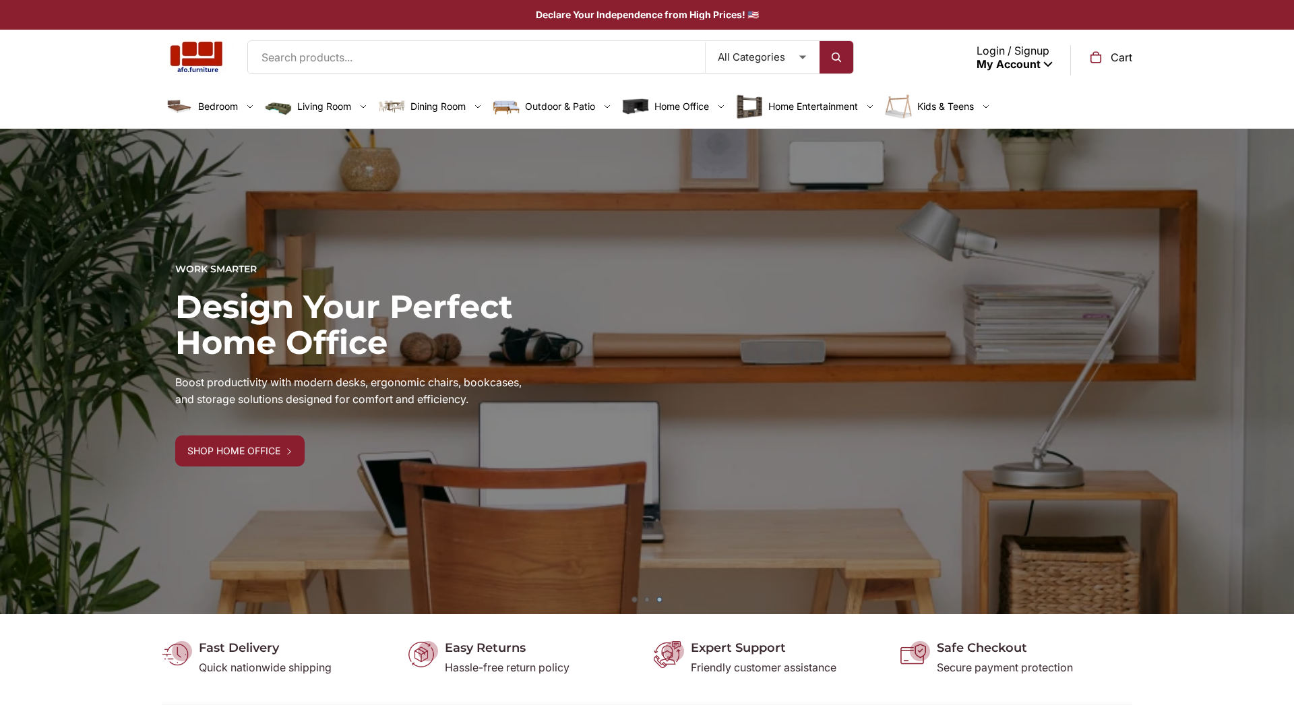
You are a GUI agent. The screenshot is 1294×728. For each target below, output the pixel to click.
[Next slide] (1274, 371)
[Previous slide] (20, 371)
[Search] (836, 57)
